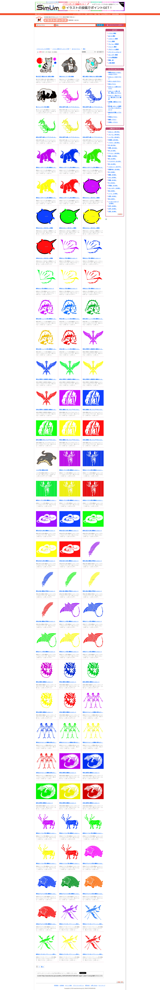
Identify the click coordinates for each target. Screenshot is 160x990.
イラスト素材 (112, 33)
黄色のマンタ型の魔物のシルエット (69, 651)
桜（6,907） (112, 199)
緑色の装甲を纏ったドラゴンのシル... (46, 137)
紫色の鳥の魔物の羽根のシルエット (92, 561)
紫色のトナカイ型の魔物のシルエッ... (46, 833)
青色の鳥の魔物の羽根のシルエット (45, 591)
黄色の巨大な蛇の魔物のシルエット (45, 561)
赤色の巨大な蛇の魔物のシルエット (69, 561)
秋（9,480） (112, 172)
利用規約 (56, 985)
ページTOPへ (120, 982)
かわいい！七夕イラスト (114, 77)
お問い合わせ (94, 985)
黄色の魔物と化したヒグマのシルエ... (69, 439)
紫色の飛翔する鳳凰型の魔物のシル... (93, 349)
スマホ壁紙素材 (112, 57)
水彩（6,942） (112, 196)
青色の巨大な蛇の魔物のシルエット (69, 530)
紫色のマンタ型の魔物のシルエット (69, 621)
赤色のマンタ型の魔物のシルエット (92, 651)
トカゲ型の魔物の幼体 (42, 470)
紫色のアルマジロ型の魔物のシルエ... (93, 863)
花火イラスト (112, 84)
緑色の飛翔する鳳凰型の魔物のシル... (69, 379)
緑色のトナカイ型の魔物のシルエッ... (93, 833)
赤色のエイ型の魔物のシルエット (92, 288)
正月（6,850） (112, 206)
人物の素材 (111, 63)
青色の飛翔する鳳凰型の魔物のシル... (46, 379)
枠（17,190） (112, 150)
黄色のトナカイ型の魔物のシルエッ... (46, 863)
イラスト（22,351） (114, 142)
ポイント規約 (68, 985)
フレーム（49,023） (114, 134)
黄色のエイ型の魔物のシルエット (68, 288)
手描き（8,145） (113, 185)
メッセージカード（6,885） (113, 202)
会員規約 (62, 985)
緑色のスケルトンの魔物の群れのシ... (69, 742)
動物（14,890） (113, 156)
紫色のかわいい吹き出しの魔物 (91, 197)
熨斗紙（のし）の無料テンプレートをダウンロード (114, 107)
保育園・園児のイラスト (114, 102)
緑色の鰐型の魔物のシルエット (44, 803)
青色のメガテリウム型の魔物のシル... (69, 167)
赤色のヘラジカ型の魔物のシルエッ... (93, 500)
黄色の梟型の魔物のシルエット (44, 712)
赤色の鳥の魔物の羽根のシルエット (45, 621)
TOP (86, 14)
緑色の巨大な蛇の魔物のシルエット (92, 530)
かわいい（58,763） (114, 132)
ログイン (122, 14)
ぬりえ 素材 (111, 36)
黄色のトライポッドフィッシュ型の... (69, 954)
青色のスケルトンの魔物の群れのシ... (46, 742)
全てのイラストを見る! (115, 25)
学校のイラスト (112, 117)
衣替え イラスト (113, 122)
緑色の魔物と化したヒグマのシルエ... (46, 439)
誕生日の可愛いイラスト (114, 113)
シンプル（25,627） (114, 137)
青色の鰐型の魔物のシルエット (91, 772)
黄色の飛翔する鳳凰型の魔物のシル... (93, 379)
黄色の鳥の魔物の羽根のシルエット (92, 591)
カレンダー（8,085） (114, 188)
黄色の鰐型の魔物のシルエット (67, 803)
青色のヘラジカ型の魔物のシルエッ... (93, 470)
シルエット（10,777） (114, 166)
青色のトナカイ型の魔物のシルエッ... (69, 833)
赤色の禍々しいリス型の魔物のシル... (69, 349)
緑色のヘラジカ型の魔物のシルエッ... (46, 500)
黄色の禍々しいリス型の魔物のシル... (46, 349)
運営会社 (87, 985)
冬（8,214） (112, 183)
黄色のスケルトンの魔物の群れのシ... (93, 742)
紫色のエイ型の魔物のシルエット (68, 258)
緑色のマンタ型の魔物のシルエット (45, 651)
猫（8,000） (112, 191)
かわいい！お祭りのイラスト (114, 87)
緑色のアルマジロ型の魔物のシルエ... (69, 893)
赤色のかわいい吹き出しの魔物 (44, 258)
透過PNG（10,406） (114, 169)
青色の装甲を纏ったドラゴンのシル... (93, 107)
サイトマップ (102, 985)
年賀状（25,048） (113, 140)
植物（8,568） (112, 175)
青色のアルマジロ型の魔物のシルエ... (46, 893)
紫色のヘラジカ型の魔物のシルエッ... (69, 470)
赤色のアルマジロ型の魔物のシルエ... (46, 924)
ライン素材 (111, 41)
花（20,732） (112, 145)
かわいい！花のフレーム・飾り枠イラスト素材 (114, 97)
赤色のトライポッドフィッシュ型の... (93, 954)
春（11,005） (112, 164)
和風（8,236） (112, 180)
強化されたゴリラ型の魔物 (66, 76)
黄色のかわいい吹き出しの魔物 (91, 228)
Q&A (95, 14)
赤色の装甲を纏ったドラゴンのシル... (93, 137)
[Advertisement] (25, 44)
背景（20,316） (113, 148)
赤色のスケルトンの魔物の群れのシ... (46, 772)
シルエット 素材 (113, 38)
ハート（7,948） (113, 193)
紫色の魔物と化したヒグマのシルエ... (69, 409)
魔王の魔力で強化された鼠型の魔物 (92, 76)
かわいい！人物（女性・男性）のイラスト (114, 92)
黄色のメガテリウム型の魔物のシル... (46, 197)
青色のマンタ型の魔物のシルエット (92, 621)
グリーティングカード (114, 52)
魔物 (84, 49)
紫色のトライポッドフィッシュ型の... (69, 924)
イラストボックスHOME (43, 49)
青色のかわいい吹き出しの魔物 (44, 228)
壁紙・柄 (111, 60)
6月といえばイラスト (114, 81)
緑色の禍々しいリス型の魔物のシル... (93, 318)
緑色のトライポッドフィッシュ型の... (46, 954)
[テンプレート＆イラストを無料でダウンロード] (106, 219)
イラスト (91, 14)
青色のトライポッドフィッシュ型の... (93, 924)
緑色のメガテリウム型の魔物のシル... (93, 167)
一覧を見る (120, 214)
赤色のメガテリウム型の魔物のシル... (69, 197)
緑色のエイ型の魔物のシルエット (45, 288)
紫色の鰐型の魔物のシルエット (67, 772)
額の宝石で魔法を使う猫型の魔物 (45, 76)
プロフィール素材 (113, 49)
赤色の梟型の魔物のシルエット (67, 712)
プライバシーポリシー (78, 985)
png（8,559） (112, 177)
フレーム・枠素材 (113, 44)
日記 (99, 14)
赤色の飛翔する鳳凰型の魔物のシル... (46, 409)
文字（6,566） (112, 209)
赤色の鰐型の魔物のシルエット (91, 803)
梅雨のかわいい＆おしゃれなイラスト (114, 73)
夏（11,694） (112, 158)
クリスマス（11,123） (114, 161)
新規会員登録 (115, 14)
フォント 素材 (112, 46)
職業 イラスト (112, 119)
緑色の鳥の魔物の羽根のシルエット (69, 591)
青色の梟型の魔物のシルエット (67, 682)
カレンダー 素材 (113, 55)
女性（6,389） (112, 211)
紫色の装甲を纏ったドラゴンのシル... (69, 107)
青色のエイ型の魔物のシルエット (92, 258)
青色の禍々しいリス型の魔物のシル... (69, 318)
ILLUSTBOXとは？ (106, 14)
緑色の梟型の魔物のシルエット (91, 682)
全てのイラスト (76, 49)
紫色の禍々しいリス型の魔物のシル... (46, 318)
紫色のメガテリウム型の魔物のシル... (46, 167)
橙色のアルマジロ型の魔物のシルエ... (93, 893)
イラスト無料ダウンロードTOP (60, 49)
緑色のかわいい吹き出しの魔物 (67, 228)
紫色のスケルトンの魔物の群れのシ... (93, 712)
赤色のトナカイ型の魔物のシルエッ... (69, 863)
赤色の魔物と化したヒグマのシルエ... (93, 439)
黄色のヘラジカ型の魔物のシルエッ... (69, 500)
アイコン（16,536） (114, 153)
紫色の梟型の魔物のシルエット (44, 682)
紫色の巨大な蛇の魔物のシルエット (45, 530)
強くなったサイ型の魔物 (42, 107)
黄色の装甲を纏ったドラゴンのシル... (69, 137)
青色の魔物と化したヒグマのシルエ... (93, 409)
